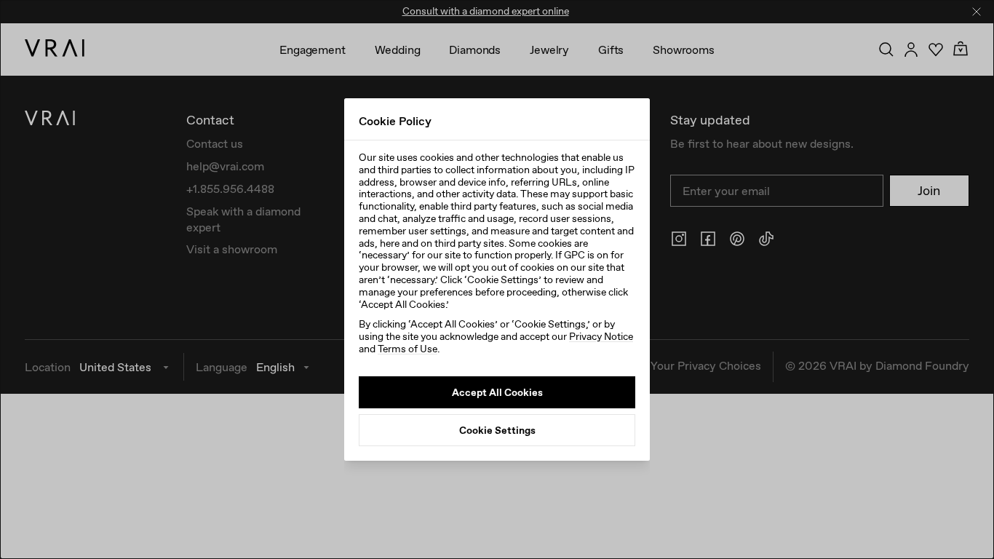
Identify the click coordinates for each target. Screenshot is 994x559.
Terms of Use (407, 348)
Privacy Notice (601, 336)
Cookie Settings (497, 430)
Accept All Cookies (497, 392)
